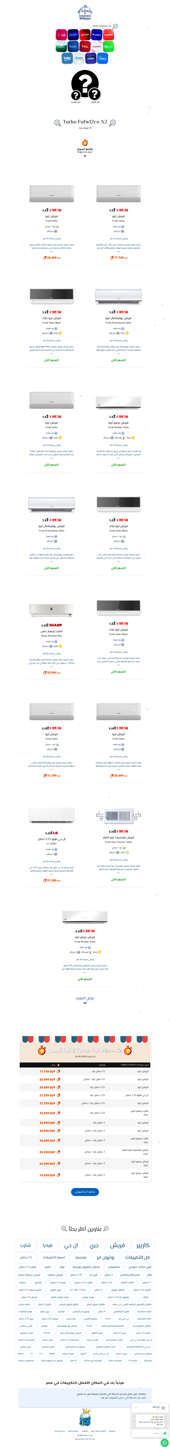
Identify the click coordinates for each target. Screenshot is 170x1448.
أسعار (83, 1354)
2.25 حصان (76, 1275)
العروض (85, 1431)
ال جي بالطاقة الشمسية (138, 1347)
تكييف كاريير (73, 35)
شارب (25, 1245)
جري (94, 1246)
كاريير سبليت (92, 1340)
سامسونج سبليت (26, 1360)
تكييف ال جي (61, 35)
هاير (149, 1275)
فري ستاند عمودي (140, 1267)
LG (41, 1354)
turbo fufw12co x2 (85, 122)
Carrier (46, 1333)
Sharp (21, 1354)
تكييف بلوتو (79, 58)
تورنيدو (80, 1257)
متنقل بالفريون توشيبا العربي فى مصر (132, 1304)
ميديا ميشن (88, 1297)
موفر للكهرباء (25, 1312)
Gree (107, 1319)
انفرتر (48, 1267)
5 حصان (98, 1290)
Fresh (89, 1326)
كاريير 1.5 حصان (143, 1333)
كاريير (143, 1246)
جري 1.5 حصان (119, 1333)
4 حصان (101, 1312)
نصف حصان (24, 1304)
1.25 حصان (106, 1283)
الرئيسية (112, 1431)
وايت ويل (71, 1319)
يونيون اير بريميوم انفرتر (52, 1360)
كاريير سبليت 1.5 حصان (30, 1290)
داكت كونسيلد (144, 1319)
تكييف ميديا (102, 58)
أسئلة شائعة (73, 1431)
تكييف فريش (108, 35)
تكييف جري (97, 35)
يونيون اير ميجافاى (143, 1354)
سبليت (22, 1283)
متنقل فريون (118, 1290)
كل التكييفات (137, 1257)
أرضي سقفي (25, 1326)
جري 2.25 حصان (26, 1319)
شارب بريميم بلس (114, 1340)
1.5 (31, 1354)
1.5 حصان (26, 1257)
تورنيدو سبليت (115, 1360)
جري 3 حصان (121, 1354)
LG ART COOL (78, 1290)
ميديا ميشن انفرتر (60, 1297)
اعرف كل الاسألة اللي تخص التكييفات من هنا (123, 1398)
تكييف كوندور (73, 46)
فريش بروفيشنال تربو (70, 1333)
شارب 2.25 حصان (83, 1283)
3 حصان (146, 1283)
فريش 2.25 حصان (50, 1319)
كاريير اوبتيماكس (130, 1275)
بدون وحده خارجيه (26, 1340)
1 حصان (109, 1275)
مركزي (38, 1283)
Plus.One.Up (90, 1439)
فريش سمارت (55, 1275)
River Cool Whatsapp (165, 1443)
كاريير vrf (132, 1360)
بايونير (44, 1326)
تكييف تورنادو (97, 46)
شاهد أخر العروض (85, 1192)
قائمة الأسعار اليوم (98, 1431)
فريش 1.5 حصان (29, 1297)
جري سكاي (25, 1347)
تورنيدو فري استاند (93, 1360)
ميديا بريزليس (26, 1333)
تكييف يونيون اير (108, 46)
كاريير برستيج (48, 1347)
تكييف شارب (85, 35)
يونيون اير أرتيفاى (81, 1312)
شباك (146, 1297)
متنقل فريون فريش (68, 1304)
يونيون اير (105, 1257)
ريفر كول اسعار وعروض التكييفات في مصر (85, 13)
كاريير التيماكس (121, 1312)
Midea (52, 1354)
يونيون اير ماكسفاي (75, 1347)
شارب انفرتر (127, 1283)
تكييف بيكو (67, 58)
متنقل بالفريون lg (142, 1326)
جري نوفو (45, 1312)
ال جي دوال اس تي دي (141, 1340)
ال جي (71, 1246)
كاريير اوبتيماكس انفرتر (112, 1326)
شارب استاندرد (144, 1312)
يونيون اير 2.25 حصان (118, 1297)
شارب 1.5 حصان (27, 1267)
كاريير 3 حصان (44, 1304)
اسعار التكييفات (54, 1257)
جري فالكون (97, 1333)
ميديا (47, 1246)
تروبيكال (148, 1360)
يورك (62, 1267)
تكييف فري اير (61, 46)
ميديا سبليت (68, 1354)
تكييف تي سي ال (85, 46)
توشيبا (61, 1312)
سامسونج (114, 1267)
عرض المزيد (85, 998)
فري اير (93, 1275)
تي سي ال (123, 1319)
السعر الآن (118, 360)
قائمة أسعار (85, 150)
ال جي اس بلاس (101, 1354)
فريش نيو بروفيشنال (67, 1326)
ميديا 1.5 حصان (58, 1283)
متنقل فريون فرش (95, 1304)
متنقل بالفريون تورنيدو (86, 1267)
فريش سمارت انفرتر (29, 1275)
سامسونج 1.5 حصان (69, 1340)
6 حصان (73, 1360)
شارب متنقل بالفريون (106, 1347)
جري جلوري (55, 1290)
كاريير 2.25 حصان (142, 1290)
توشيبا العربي (90, 1319)
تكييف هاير (91, 58)
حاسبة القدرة (60, 1431)
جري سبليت (47, 1340)
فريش (117, 1245)
